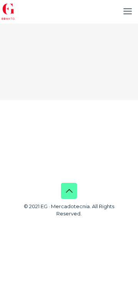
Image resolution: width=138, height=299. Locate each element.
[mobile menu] (127, 11)
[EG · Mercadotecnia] (8, 11)
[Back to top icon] (69, 191)
